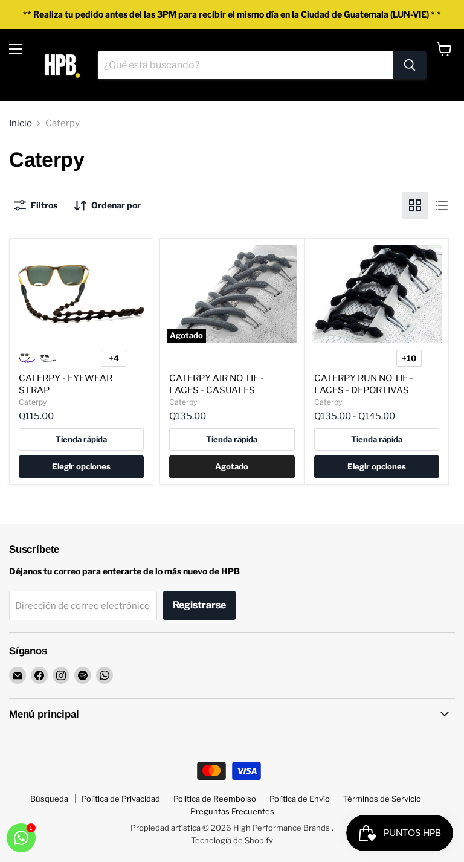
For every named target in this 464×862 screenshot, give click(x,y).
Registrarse (199, 605)
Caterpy (33, 402)
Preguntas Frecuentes (232, 811)
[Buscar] (409, 65)
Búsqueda (49, 798)
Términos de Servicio (382, 798)
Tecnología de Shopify (232, 840)
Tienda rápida (81, 439)
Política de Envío (299, 798)
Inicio (20, 123)
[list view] (441, 205)
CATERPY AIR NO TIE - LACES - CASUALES (216, 384)
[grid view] (415, 205)
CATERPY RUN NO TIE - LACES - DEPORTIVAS (363, 384)
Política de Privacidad (121, 798)
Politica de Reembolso (214, 798)
